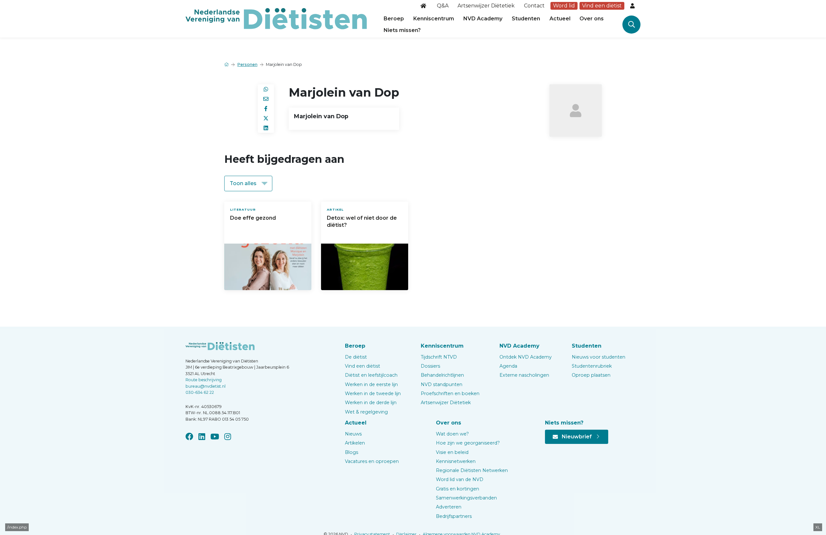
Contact (534, 6)
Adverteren (448, 507)
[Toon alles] (248, 183)
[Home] (424, 5)
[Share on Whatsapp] (266, 89)
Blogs (351, 452)
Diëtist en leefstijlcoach (371, 375)
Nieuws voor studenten (598, 357)
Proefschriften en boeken (450, 393)
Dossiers (430, 366)
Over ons (591, 19)
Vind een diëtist (602, 6)
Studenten (526, 19)
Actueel (559, 19)
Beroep (394, 19)
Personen (247, 64)
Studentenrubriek (592, 366)
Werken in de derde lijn (371, 402)
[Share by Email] (266, 99)
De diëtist (356, 357)
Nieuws (353, 434)
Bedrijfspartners (454, 516)
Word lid (564, 6)
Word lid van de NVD (459, 479)
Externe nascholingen (524, 375)
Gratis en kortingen (457, 489)
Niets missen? (402, 30)
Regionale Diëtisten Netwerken (472, 470)
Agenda (508, 366)
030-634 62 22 (200, 392)
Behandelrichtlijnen (442, 375)
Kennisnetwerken (456, 461)
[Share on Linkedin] (266, 128)
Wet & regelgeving (366, 412)
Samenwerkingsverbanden (466, 498)
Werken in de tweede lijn (373, 393)
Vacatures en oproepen (372, 461)
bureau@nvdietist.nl (206, 386)
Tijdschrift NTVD (439, 357)
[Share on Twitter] (266, 118)
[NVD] (276, 18)
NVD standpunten (441, 384)
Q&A (442, 6)
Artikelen (355, 443)
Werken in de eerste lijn (371, 384)
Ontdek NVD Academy (525, 357)
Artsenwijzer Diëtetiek (486, 6)
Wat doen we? (452, 434)
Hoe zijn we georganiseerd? (468, 443)
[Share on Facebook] (266, 108)
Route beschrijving (204, 379)
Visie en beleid (452, 452)
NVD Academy (482, 19)
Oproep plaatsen (591, 375)
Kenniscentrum (433, 19)
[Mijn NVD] (633, 5)
